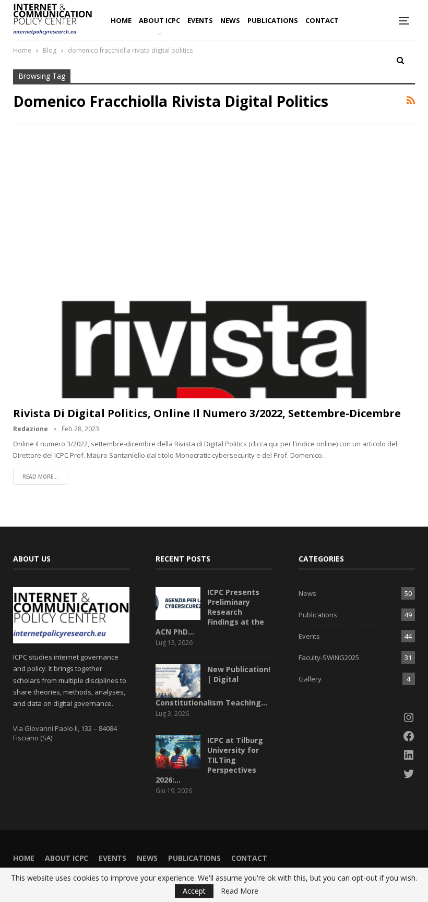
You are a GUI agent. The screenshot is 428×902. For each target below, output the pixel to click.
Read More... (40, 476)
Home (121, 20)
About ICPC (159, 20)
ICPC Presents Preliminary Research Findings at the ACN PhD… (210, 612)
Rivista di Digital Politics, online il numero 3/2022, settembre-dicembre (207, 413)
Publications (272, 20)
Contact (322, 20)
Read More (239, 891)
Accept (194, 891)
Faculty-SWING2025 (329, 657)
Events (200, 20)
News (230, 20)
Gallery (310, 679)
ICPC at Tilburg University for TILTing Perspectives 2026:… (209, 760)
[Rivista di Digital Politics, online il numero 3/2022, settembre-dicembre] (214, 269)
